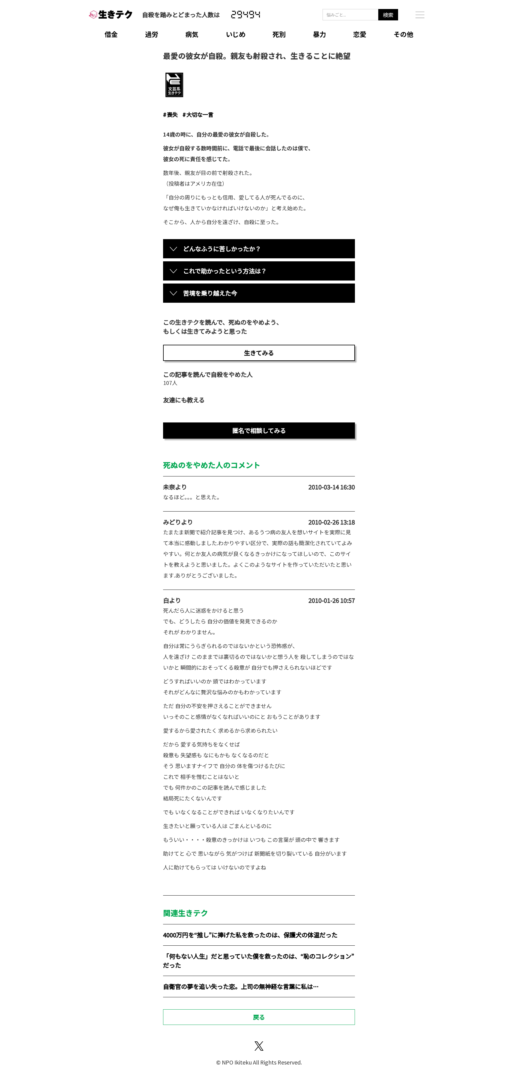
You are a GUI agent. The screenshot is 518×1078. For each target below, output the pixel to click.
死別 (279, 34)
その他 (403, 34)
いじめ (236, 34)
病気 (191, 34)
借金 (111, 34)
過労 (151, 34)
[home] (110, 14)
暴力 (319, 34)
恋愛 (359, 34)
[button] (420, 14)
